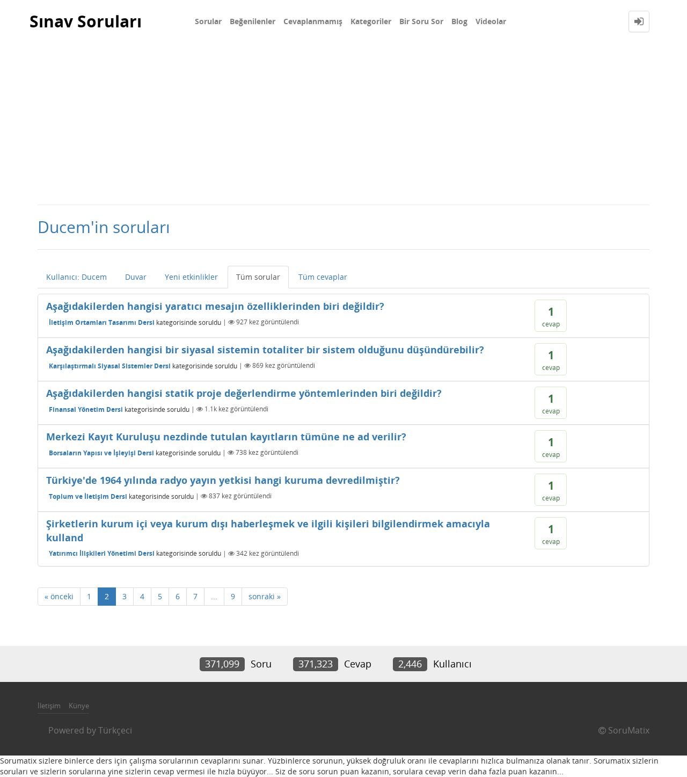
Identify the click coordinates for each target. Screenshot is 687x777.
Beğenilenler (252, 21)
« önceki (59, 596)
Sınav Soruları (86, 21)
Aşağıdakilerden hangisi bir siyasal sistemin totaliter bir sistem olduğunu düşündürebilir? (265, 349)
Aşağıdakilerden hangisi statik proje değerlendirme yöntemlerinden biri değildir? (244, 393)
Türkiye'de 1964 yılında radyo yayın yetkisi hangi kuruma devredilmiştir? (223, 480)
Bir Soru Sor (421, 21)
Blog (459, 21)
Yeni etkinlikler (191, 277)
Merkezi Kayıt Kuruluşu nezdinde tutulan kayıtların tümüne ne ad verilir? (226, 436)
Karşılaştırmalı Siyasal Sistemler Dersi (110, 365)
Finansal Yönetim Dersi (86, 408)
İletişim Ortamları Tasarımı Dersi (102, 321)
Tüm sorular (258, 277)
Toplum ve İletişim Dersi (88, 495)
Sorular (208, 21)
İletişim (49, 705)
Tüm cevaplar (322, 277)
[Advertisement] (343, 123)
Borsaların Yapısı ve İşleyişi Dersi (101, 452)
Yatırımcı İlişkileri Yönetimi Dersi (102, 553)
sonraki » (265, 596)
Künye (79, 705)
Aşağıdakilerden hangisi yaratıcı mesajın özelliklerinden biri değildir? (215, 306)
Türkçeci (115, 730)
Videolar (491, 21)
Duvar (136, 277)
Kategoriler (370, 21)
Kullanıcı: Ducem (76, 277)
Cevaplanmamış (312, 21)
